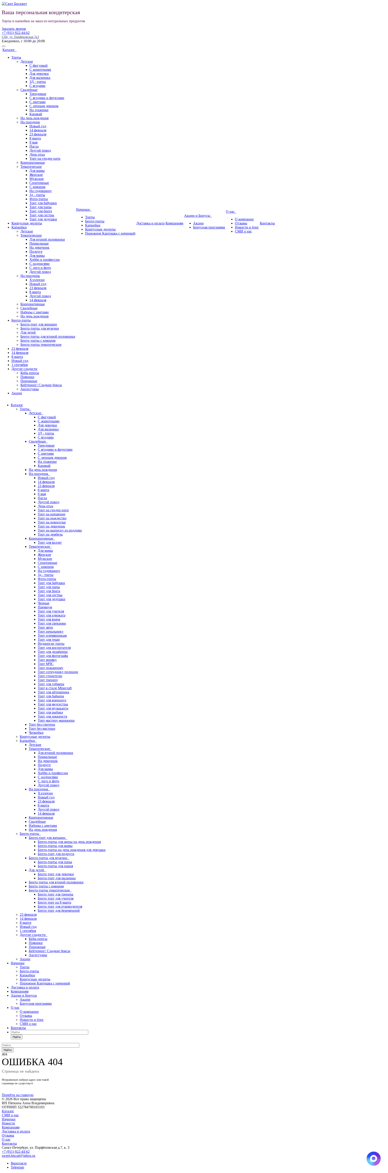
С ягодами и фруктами (46, 98)
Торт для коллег (50, 542)
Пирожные (28, 381)
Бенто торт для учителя (55, 898)
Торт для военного (52, 700)
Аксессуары (29, 389)
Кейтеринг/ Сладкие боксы (41, 385)
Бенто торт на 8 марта (54, 902)
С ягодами (37, 86)
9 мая (33, 142)
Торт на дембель (50, 534)
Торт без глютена (42, 724)
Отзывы (241, 223)
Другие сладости (24, 369)
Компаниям (174, 223)
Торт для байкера (51, 696)
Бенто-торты (21, 320)
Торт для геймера (51, 684)
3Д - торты (37, 82)
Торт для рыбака (50, 712)
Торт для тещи (49, 639)
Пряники (27, 377)
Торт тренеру (48, 680)
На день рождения (34, 118)
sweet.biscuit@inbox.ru (18, 1155)
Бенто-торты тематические (41, 344)
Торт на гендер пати (44, 158)
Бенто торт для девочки (56, 874)
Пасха (34, 146)
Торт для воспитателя (54, 648)
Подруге (35, 251)
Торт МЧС (46, 664)
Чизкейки (36, 732)
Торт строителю (50, 676)
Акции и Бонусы (198, 215)
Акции (16, 393)
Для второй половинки (47, 239)
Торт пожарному (50, 668)
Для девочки (39, 73)
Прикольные (39, 243)
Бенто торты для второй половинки (47, 336)
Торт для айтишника (53, 692)
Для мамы (37, 171)
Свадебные (28, 90)
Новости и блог (247, 227)
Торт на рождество (52, 518)
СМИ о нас (243, 231)
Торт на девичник (51, 526)
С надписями (39, 264)
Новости (8, 1123)
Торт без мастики (42, 728)
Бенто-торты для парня (55, 866)
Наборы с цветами (34, 312)
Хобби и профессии (44, 260)
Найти (17, 1037)
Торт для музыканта (53, 708)
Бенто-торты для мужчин (39, 328)
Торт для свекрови (52, 623)
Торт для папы (40, 207)
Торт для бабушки (43, 203)
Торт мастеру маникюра (56, 720)
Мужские (36, 179)
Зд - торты (37, 195)
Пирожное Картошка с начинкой (110, 233)
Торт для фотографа (53, 656)
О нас (231, 211)
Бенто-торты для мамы (55, 846)
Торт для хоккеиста (52, 716)
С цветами (37, 102)
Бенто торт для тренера (55, 894)
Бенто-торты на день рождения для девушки (72, 850)
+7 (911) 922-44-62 (16, 33)
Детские (26, 61)
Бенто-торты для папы (55, 862)
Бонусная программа (209, 227)
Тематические (31, 167)
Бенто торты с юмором (37, 340)
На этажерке (38, 110)
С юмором (37, 187)
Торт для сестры (41, 215)
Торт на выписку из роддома (60, 530)
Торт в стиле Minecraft (55, 688)
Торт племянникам (52, 635)
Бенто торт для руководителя (60, 906)
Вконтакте (19, 1163)
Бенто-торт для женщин (38, 324)
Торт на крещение (51, 514)
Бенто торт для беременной (59, 910)
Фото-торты (38, 199)
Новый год (37, 126)
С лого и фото (40, 268)
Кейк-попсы (29, 373)
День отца (37, 154)
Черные (43, 603)
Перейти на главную (17, 1095)
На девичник (39, 247)
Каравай (35, 114)
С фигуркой (38, 65)
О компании (244, 219)
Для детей (28, 332)
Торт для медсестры (53, 704)
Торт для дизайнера (53, 652)
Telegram (17, 1167)
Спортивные (39, 183)
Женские (36, 175)
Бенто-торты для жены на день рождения (69, 842)
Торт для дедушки (43, 219)
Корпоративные (32, 162)
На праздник (30, 122)
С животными (40, 69)
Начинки (84, 209)
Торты (16, 57)
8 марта (35, 138)
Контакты (267, 223)
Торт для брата (40, 211)
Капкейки (19, 227)
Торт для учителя (51, 611)
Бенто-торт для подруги (56, 854)
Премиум (45, 607)
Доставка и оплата (150, 223)
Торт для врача (49, 619)
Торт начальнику (51, 631)
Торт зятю (45, 627)
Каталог (9, 50)
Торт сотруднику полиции (58, 672)
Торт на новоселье (52, 522)
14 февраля (37, 130)
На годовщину (40, 191)
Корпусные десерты (26, 223)
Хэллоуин (37, 280)
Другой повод (40, 150)
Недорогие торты (51, 643)
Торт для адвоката (51, 615)
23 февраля (37, 134)
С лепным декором (43, 106)
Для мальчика (39, 78)
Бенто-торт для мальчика (57, 878)
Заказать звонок (14, 29)
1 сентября (19, 365)
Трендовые (37, 94)
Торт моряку (47, 660)
